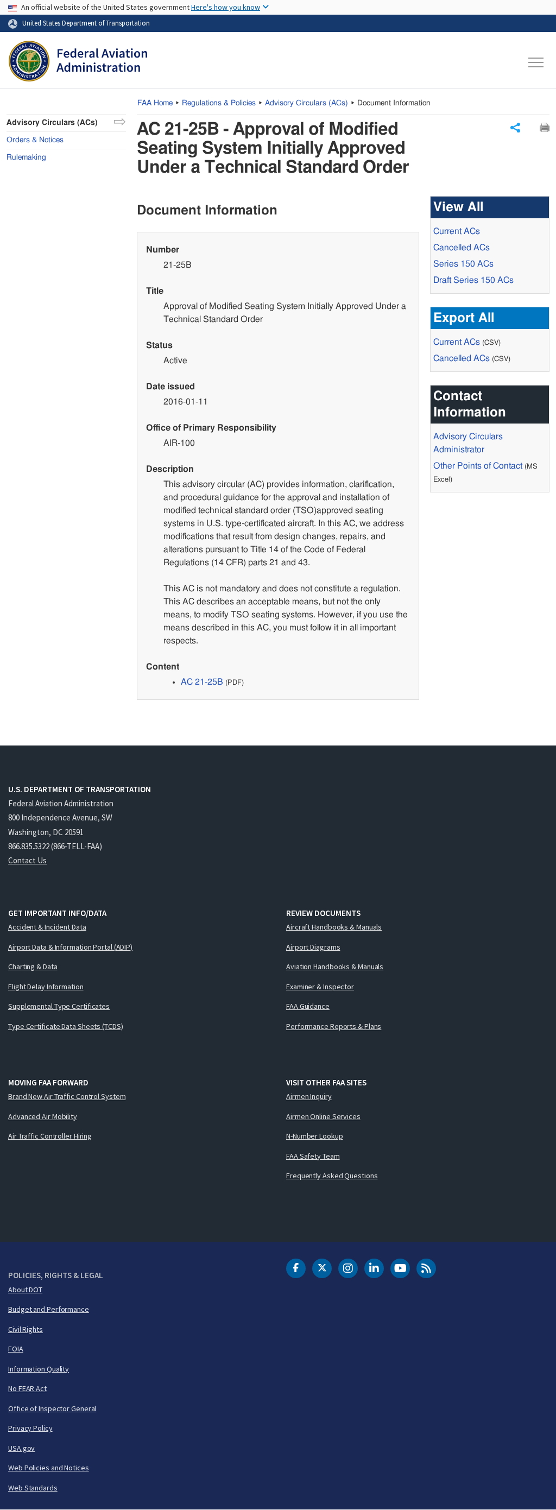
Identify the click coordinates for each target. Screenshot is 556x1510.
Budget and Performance (48, 1309)
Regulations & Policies (219, 103)
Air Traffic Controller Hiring (50, 1136)
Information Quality (38, 1369)
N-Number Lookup (314, 1136)
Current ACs (456, 231)
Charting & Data (33, 966)
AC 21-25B (202, 682)
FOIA (15, 1349)
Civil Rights (25, 1329)
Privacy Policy (30, 1428)
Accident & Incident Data (47, 927)
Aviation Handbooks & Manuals (334, 966)
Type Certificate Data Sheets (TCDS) (65, 1026)
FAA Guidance (308, 1006)
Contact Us (27, 860)
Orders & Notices (35, 140)
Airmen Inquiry (309, 1096)
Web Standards (33, 1488)
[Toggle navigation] (536, 62)
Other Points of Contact (477, 466)
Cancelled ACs (461, 247)
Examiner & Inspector (320, 986)
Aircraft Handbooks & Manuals (334, 927)
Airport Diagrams (313, 947)
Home (155, 103)
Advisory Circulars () (306, 103)
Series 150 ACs (463, 264)
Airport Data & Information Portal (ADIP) (70, 947)
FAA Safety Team (313, 1156)
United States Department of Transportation (86, 22)
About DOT (25, 1289)
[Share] (515, 127)
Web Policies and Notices (48, 1468)
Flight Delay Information (46, 986)
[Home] (78, 62)
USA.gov (21, 1448)
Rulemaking (26, 157)
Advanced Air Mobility (42, 1116)
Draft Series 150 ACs (473, 280)
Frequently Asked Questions (331, 1175)
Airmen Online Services (323, 1116)
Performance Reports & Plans (333, 1026)
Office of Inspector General (52, 1408)
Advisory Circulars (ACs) (52, 123)
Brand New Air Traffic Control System (66, 1096)
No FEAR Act (27, 1388)
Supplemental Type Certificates (59, 1006)
